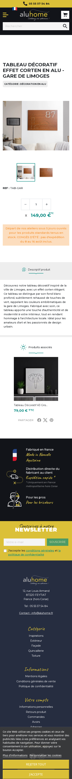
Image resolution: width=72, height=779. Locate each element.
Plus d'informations (15, 755)
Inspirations (36, 635)
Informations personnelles (36, 706)
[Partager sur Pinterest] (51, 420)
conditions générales (40, 550)
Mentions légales (36, 676)
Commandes (36, 717)
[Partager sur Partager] (39, 420)
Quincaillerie (36, 650)
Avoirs (36, 722)
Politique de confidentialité (36, 686)
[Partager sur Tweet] (45, 420)
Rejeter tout (36, 764)
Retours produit (36, 712)
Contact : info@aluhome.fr (36, 613)
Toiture (36, 655)
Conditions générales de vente (36, 681)
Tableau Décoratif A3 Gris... (31, 405)
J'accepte (36, 774)
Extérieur (36, 640)
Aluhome (34, 15)
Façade (36, 645)
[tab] (36, 269)
